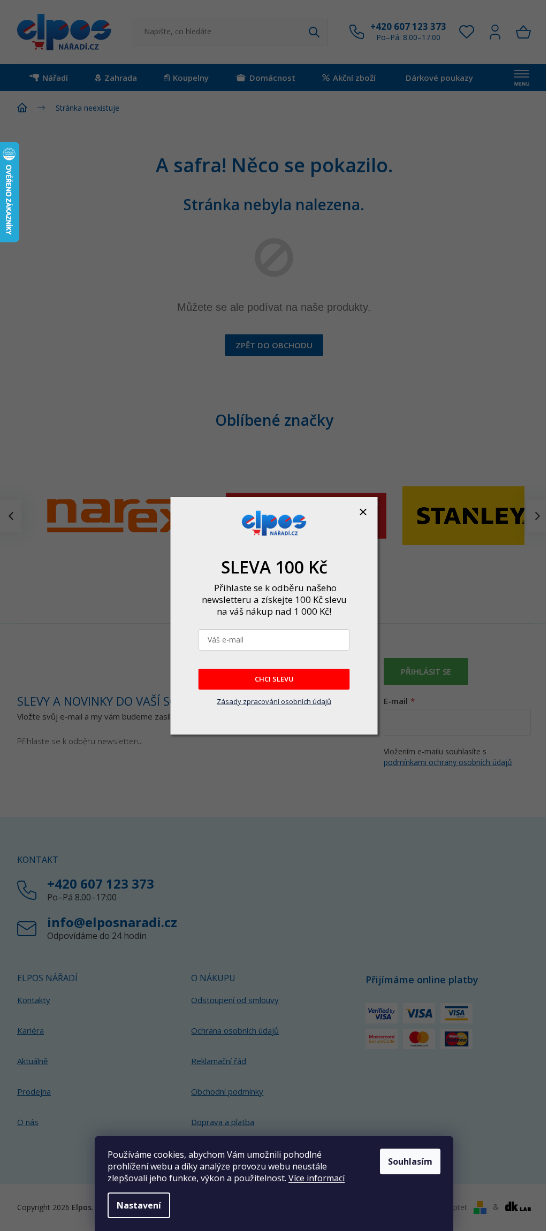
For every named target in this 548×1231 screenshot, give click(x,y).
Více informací (316, 1178)
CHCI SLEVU (274, 679)
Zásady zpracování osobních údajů (274, 701)
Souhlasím (410, 1161)
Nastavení (139, 1205)
